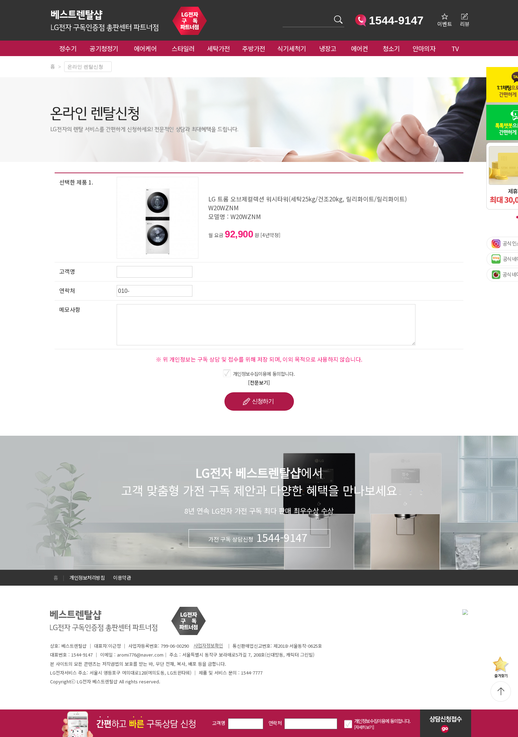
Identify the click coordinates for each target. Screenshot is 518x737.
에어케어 (145, 48)
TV (455, 48)
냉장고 (328, 48)
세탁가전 (218, 48)
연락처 (275, 722)
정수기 (67, 48)
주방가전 (253, 48)
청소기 (391, 48)
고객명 (218, 722)
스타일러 (183, 48)
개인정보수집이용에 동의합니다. (264, 373)
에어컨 (359, 48)
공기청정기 (104, 48)
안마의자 (426, 48)
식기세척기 (291, 48)
